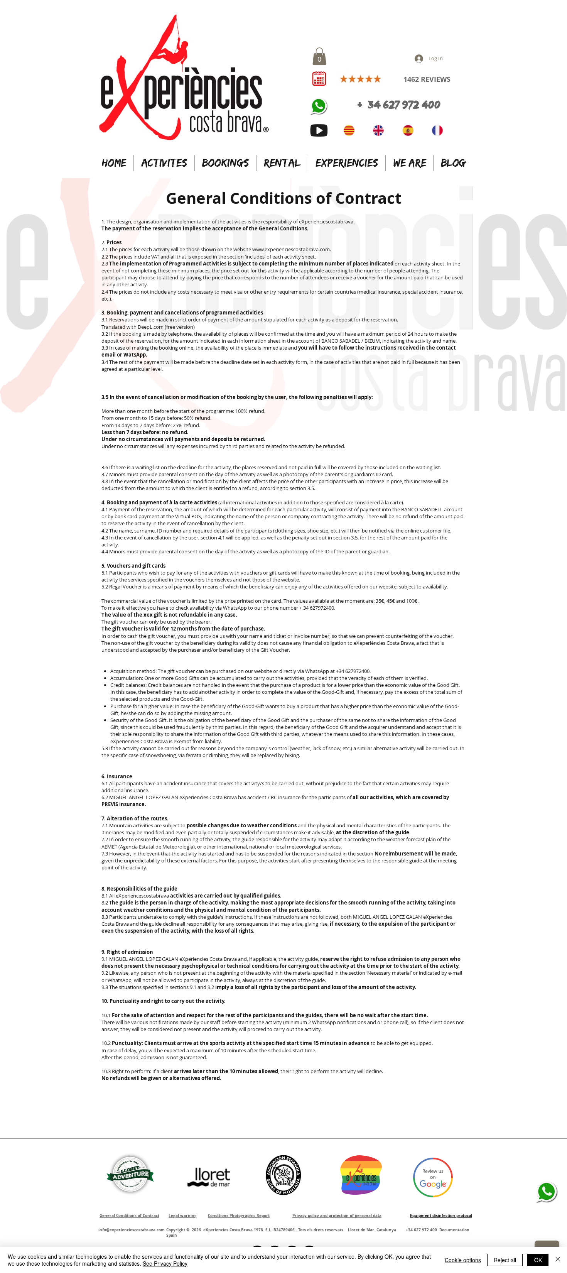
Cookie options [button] (463, 1260)
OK (538, 1260)
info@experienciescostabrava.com (131, 1229)
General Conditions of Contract (284, 198)
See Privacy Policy (165, 1263)
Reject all (505, 1260)
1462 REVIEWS (427, 79)
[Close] (557, 1260)
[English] (382, 130)
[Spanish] (411, 130)
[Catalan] (352, 130)
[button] (319, 56)
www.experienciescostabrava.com (291, 249)
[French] (441, 130)
